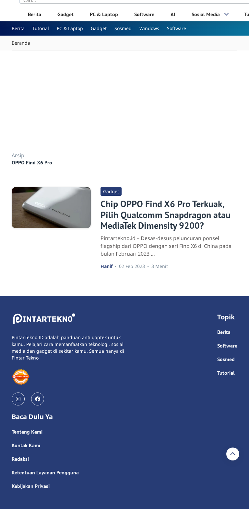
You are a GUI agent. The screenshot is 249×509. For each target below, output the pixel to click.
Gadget (65, 14)
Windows (149, 28)
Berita (34, 14)
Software (144, 14)
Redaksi (20, 459)
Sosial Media (206, 14)
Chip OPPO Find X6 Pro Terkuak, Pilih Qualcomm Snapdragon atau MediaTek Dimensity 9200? (166, 214)
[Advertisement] (124, 99)
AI (173, 14)
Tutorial (40, 28)
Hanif (107, 266)
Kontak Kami (26, 445)
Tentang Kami (27, 431)
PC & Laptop (104, 14)
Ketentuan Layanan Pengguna (45, 472)
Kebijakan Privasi (31, 486)
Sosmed (123, 28)
